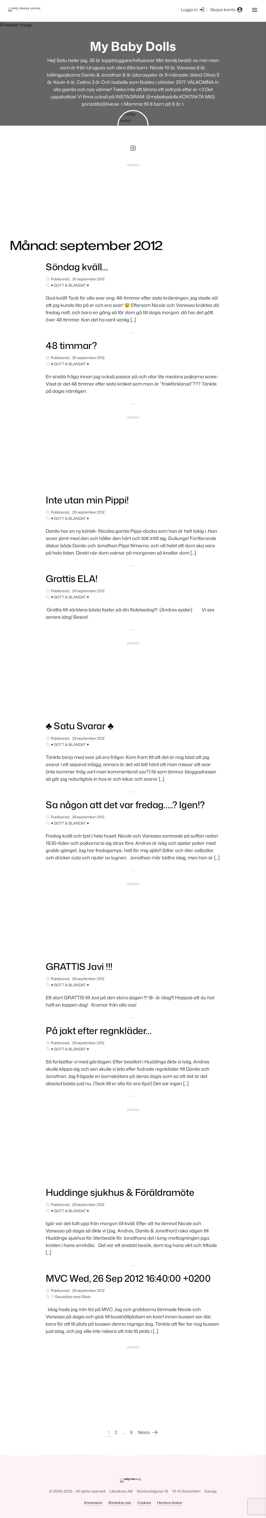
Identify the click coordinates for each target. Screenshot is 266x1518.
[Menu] (254, 9)
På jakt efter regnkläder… (98, 1030)
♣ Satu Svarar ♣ (80, 725)
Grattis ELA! (72, 578)
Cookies (144, 1502)
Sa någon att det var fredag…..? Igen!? (125, 804)
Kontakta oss (120, 1502)
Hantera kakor (169, 1502)
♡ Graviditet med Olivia (71, 1296)
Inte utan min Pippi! (87, 500)
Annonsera (93, 1502)
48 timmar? (71, 345)
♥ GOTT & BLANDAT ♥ (70, 285)
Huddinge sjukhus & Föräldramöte (120, 1192)
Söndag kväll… (77, 266)
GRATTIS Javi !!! (79, 966)
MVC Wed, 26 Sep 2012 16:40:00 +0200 (128, 1278)
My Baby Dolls (133, 46)
